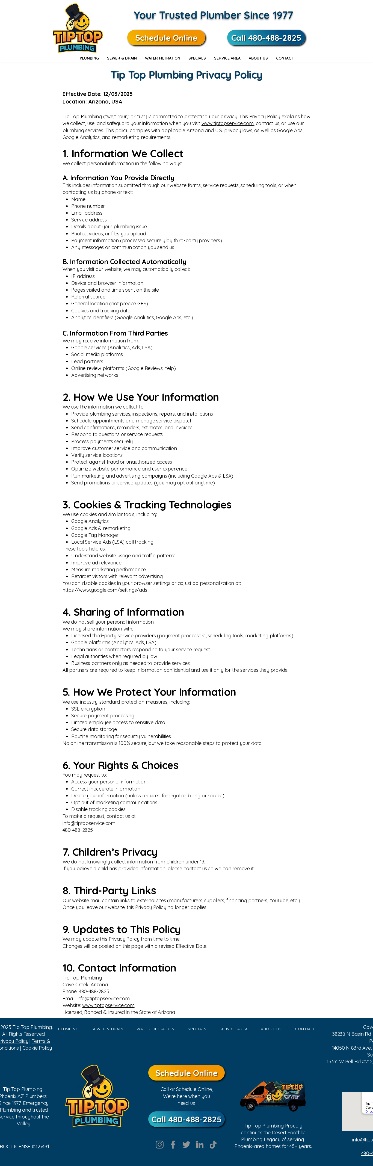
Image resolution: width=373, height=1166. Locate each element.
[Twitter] (186, 1144)
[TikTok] (213, 1144)
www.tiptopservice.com (228, 123)
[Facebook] (173, 1144)
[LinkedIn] (199, 1144)
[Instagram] (159, 1144)
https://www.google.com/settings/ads (105, 590)
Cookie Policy (37, 1048)
